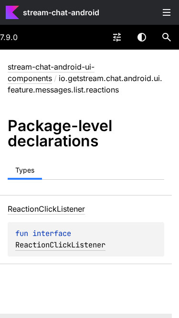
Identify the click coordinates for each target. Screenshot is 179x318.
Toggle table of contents (166, 12)
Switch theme (141, 37)
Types (24, 170)
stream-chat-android (61, 12)
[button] (166, 37)
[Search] (166, 37)
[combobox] (117, 37)
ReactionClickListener (60, 245)
